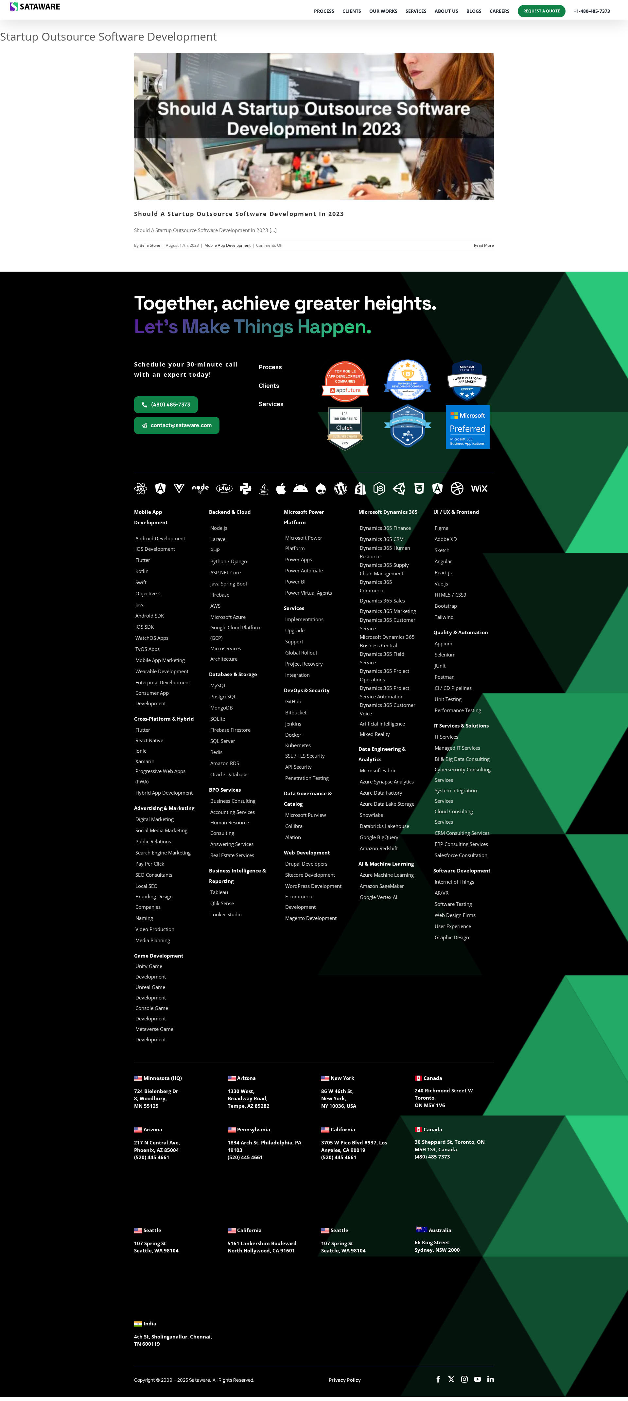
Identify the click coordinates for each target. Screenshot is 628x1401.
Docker (293, 734)
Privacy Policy (345, 1380)
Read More (484, 245)
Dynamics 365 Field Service (382, 658)
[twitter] (451, 1379)
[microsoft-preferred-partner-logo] (468, 407)
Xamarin (144, 761)
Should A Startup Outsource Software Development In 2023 (239, 214)
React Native (149, 740)
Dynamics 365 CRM (382, 539)
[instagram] (464, 1379)
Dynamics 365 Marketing (388, 611)
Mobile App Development (227, 245)
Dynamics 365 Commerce (376, 586)
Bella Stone (150, 245)
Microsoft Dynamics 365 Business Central (387, 641)
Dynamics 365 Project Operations (384, 675)
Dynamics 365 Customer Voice (387, 709)
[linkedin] (490, 1379)
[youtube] (477, 1379)
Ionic (140, 750)
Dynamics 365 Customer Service (387, 624)
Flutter (142, 730)
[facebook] (438, 1379)
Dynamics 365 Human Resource (385, 552)
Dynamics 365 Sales (382, 600)
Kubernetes (298, 745)
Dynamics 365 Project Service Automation (384, 692)
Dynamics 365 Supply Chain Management (384, 569)
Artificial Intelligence (382, 723)
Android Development (160, 538)
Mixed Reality (375, 734)
